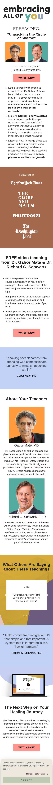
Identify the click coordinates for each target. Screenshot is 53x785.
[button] (6, 595)
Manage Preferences (35, 774)
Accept (26, 780)
